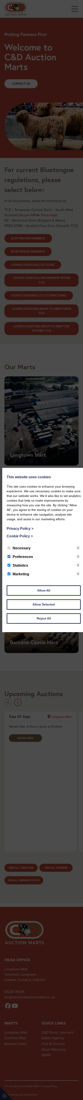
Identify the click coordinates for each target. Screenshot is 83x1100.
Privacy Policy (20, 528)
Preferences (23, 557)
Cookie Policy (20, 536)
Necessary (22, 548)
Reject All (44, 618)
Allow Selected (44, 604)
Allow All (43, 590)
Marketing (21, 574)
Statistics (20, 565)
